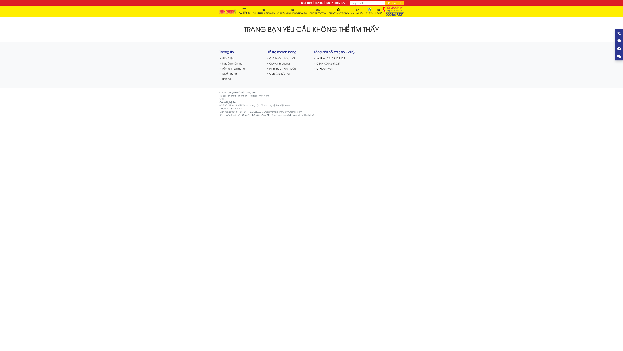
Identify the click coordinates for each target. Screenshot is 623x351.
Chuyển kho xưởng (339, 13)
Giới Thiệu (306, 2)
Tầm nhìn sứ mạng (233, 68)
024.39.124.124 (336, 58)
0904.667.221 (332, 63)
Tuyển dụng (229, 73)
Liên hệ (319, 2)
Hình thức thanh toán (282, 68)
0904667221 (395, 14)
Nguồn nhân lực (232, 63)
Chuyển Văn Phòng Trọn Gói (292, 13)
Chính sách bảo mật (282, 58)
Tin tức (369, 13)
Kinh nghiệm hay (335, 2)
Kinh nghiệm (357, 13)
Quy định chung (279, 63)
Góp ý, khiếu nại (279, 73)
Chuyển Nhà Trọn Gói (264, 13)
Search (396, 2)
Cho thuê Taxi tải (318, 13)
